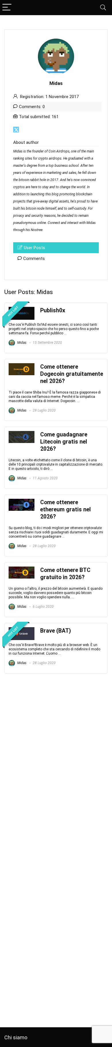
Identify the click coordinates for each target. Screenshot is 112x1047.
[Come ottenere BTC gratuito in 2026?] (21, 569)
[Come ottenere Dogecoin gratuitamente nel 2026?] (21, 365)
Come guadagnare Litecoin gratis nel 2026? (63, 441)
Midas (21, 343)
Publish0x (52, 310)
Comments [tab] (34, 258)
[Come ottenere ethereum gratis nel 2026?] (21, 501)
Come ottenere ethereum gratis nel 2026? (65, 509)
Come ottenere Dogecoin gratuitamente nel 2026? (71, 373)
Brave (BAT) (55, 630)
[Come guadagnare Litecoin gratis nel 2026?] (21, 433)
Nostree (37, 230)
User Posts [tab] (34, 247)
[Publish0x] (21, 309)
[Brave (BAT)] (21, 629)
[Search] (103, 7)
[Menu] (7, 7)
